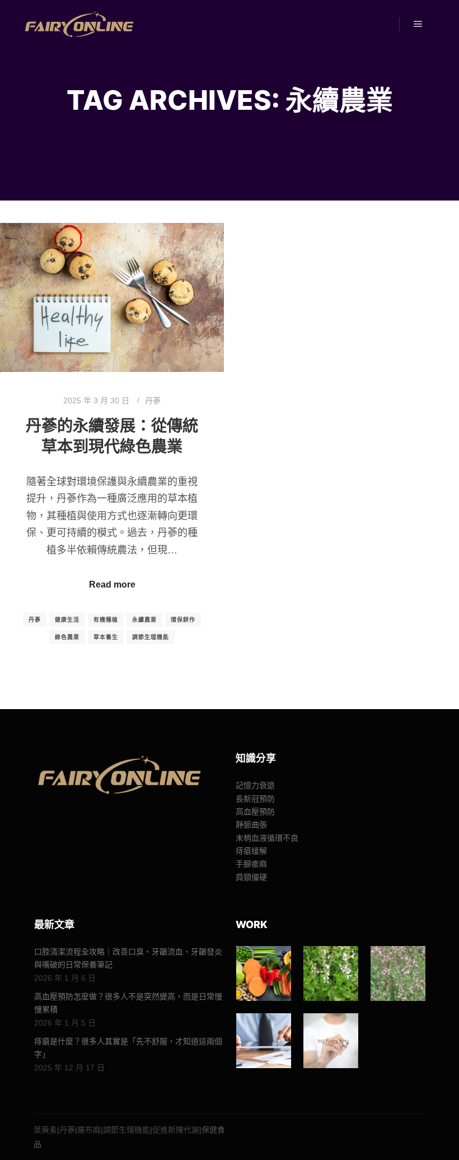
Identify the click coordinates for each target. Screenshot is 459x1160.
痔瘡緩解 (251, 850)
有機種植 (105, 620)
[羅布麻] (398, 973)
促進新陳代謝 (175, 1129)
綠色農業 (67, 637)
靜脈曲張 (251, 824)
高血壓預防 (255, 811)
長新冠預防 (255, 798)
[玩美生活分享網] (78, 24)
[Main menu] (418, 24)
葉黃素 (45, 1129)
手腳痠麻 (251, 863)
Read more (112, 584)
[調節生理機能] (263, 1040)
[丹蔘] (330, 973)
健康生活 (67, 620)
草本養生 (105, 637)
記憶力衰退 (255, 785)
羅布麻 (89, 1129)
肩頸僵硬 (251, 877)
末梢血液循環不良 (267, 837)
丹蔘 (153, 400)
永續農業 (144, 620)
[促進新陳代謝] (330, 1040)
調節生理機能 (150, 637)
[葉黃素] (263, 973)
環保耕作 (183, 620)
